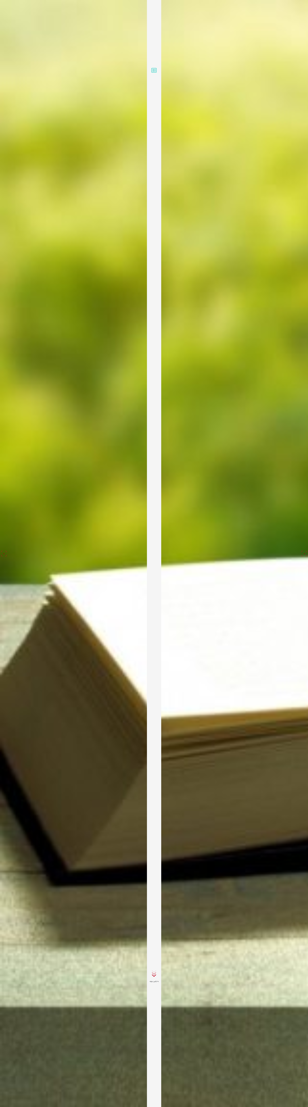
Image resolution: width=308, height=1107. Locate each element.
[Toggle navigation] (154, 70)
